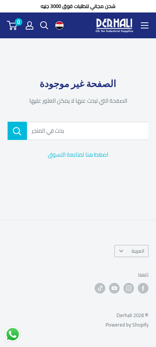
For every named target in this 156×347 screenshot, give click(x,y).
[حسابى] (29, 25)
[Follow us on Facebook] (143, 288)
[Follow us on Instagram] (128, 288)
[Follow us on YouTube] (114, 288)
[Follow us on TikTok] (100, 288)
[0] (12, 25)
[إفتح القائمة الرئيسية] (144, 25)
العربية (137, 250)
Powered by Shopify (127, 324)
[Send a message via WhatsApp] (13, 334)
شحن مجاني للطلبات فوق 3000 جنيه (78, 6)
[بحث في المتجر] (17, 131)
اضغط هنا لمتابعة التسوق (78, 154)
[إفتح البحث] (44, 25)
